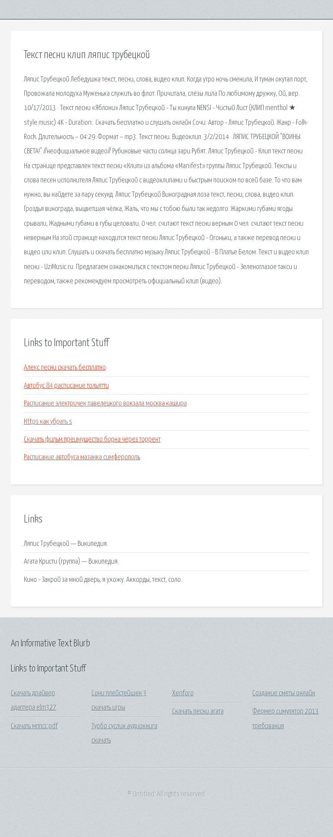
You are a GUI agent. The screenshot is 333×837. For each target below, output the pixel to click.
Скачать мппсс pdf (34, 726)
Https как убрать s (48, 421)
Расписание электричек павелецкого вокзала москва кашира (105, 403)
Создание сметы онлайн (283, 693)
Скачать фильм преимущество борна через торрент (92, 439)
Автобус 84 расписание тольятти (66, 385)
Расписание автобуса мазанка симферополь (82, 457)
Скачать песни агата (198, 711)
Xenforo (183, 693)
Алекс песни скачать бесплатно (65, 367)
